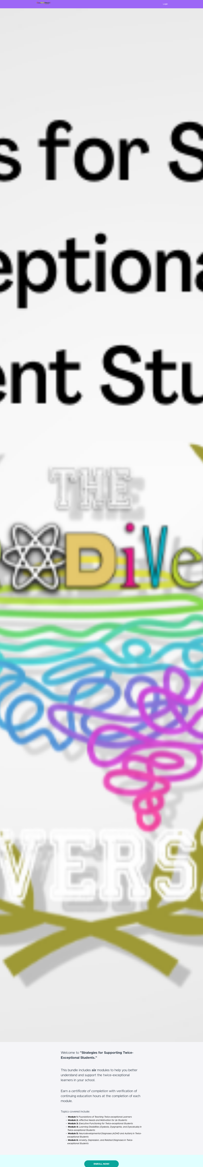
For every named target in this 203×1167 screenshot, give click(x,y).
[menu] (164, 4)
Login (165, 4)
